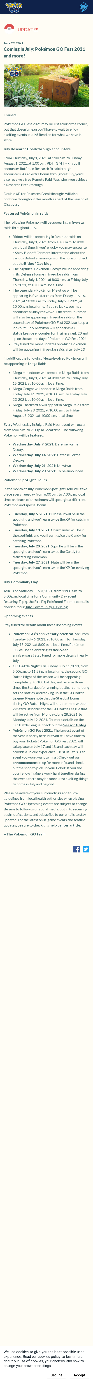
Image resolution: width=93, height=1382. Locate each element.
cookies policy (49, 1356)
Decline (56, 1375)
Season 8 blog (74, 725)
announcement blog (29, 762)
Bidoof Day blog (37, 263)
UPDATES (28, 29)
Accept (80, 1375)
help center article (65, 825)
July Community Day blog (46, 607)
